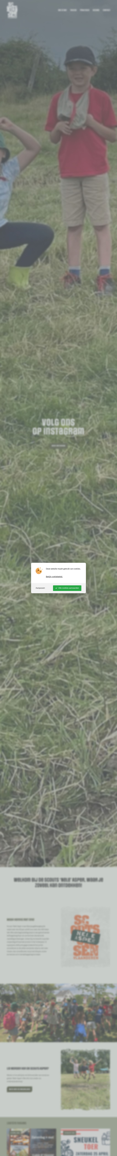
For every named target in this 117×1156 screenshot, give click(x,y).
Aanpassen (40, 588)
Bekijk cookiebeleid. (54, 576)
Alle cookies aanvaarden (68, 588)
